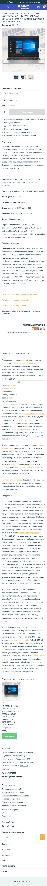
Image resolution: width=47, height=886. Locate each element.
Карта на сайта (8, 866)
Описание (7, 142)
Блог (4, 860)
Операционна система (11, 88)
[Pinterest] (3, 826)
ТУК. (40, 332)
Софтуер (6, 855)
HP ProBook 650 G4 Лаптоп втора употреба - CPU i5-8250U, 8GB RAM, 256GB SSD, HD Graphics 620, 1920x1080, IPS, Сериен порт (11, 715)
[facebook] (8, 826)
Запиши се (42, 837)
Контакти (6, 849)
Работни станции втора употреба (15, 796)
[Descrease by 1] (7, 114)
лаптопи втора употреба (12, 404)
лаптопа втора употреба (25, 420)
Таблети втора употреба (12, 809)
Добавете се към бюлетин (13, 832)
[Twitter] (13, 826)
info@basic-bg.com (13, 776)
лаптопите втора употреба (34, 414)
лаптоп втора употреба (20, 429)
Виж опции (9, 736)
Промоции (6, 816)
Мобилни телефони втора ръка (14, 805)
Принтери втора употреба (12, 802)
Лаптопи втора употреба (12, 789)
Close (8, 7)
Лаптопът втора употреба (12, 480)
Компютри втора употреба (13, 792)
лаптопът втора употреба (28, 533)
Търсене (6, 844)
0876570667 (10, 773)
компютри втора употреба (22, 363)
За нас (4, 813)
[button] (2, 2)
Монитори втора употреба (12, 799)
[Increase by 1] (7, 110)
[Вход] (38, 7)
